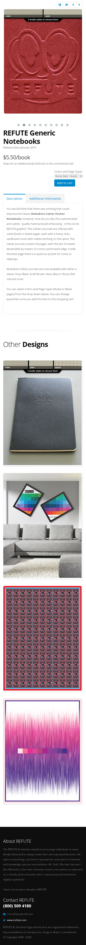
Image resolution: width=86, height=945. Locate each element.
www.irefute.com (17, 920)
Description (14, 199)
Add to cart (64, 183)
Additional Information (45, 199)
